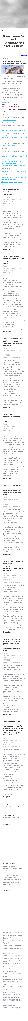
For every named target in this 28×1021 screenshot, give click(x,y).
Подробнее (7, 249)
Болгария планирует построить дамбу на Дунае (12, 933)
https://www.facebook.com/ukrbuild (13, 130)
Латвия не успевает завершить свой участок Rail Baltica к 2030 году (13, 952)
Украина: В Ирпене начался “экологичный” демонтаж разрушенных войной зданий (12, 1008)
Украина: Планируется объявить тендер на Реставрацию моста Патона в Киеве (13, 949)
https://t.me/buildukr (9, 120)
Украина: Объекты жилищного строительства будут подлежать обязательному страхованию (14, 970)
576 (10, 807)
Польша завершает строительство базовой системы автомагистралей (13, 1004)
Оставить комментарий (11, 206)
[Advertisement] (14, 14)
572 (14, 804)
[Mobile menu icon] (2, 30)
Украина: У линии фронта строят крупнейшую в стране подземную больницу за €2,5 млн (13, 946)
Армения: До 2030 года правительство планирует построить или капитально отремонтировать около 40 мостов (12, 996)
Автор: (12, 200)
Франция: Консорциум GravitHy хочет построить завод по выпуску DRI (12, 192)
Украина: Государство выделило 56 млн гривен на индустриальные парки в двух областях (12, 960)
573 (19, 804)
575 (6, 807)
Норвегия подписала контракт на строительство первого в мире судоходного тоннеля (13, 983)
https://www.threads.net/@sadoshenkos (14, 177)
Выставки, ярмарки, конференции (11, 817)
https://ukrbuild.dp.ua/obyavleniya (12, 104)
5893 (18, 807)
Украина (6, 266)
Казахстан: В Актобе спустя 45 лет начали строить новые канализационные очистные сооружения (13, 988)
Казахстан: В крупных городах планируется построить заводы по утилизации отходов (13, 979)
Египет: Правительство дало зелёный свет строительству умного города (13, 992)
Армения (6, 738)
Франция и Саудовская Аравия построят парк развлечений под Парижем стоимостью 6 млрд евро (13, 937)
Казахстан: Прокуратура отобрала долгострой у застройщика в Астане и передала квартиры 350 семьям (13, 942)
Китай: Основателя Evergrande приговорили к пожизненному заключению (13, 967)
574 (23, 804)
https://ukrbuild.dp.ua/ (10, 146)
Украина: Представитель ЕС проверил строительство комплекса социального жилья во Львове (13, 975)
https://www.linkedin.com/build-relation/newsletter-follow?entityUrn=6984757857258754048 (12, 163)
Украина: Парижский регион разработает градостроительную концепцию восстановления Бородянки (13, 566)
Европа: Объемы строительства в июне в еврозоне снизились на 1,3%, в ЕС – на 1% (13, 964)
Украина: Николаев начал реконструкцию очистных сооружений (12, 956)
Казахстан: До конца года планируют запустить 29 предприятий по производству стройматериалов (13, 1001)
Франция (6, 197)
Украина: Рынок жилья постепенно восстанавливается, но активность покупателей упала (12, 490)
